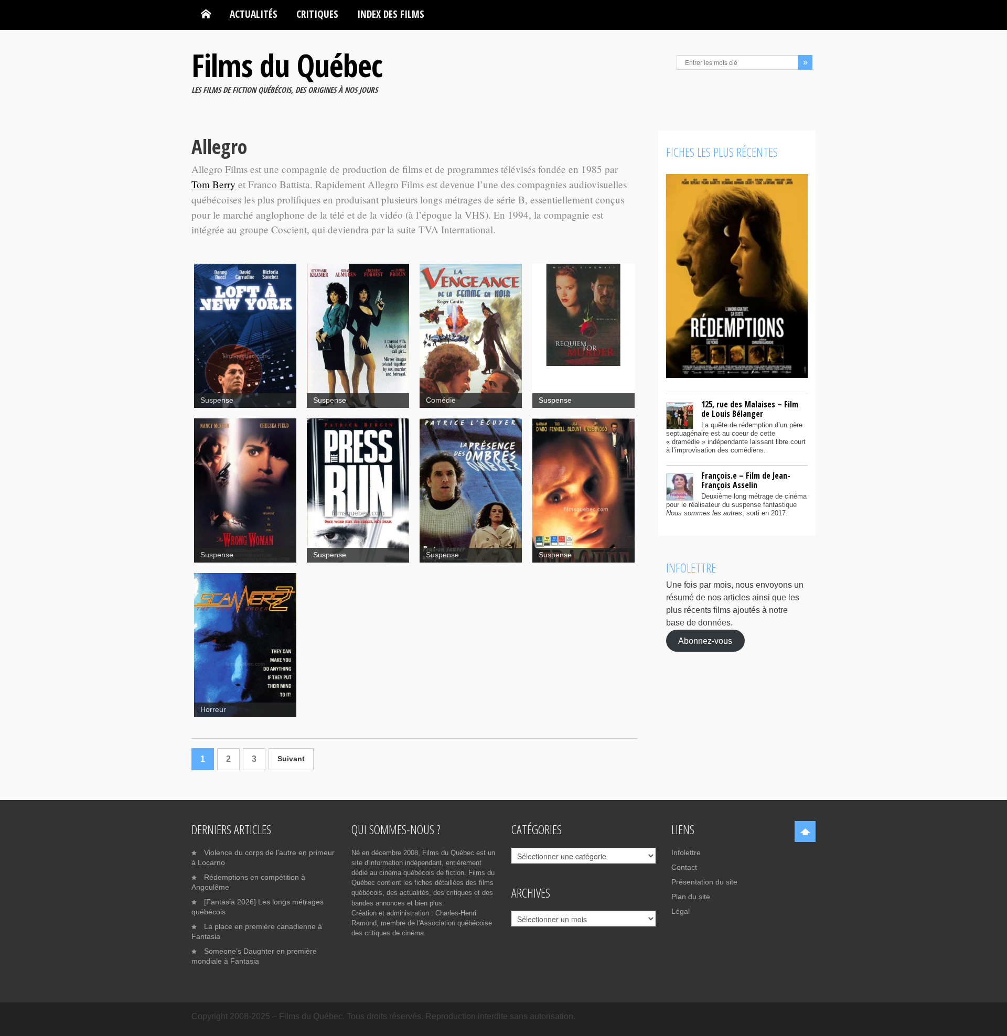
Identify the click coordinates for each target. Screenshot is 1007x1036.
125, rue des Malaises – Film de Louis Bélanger (749, 408)
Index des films (390, 14)
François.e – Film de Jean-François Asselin (745, 480)
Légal (680, 911)
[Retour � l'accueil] (206, 14)
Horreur (213, 710)
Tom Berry (213, 184)
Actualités (253, 14)
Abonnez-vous (705, 640)
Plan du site (690, 896)
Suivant (291, 759)
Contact (684, 867)
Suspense (216, 400)
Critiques (317, 14)
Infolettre (686, 852)
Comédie (441, 400)
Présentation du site (704, 882)
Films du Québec (286, 65)
